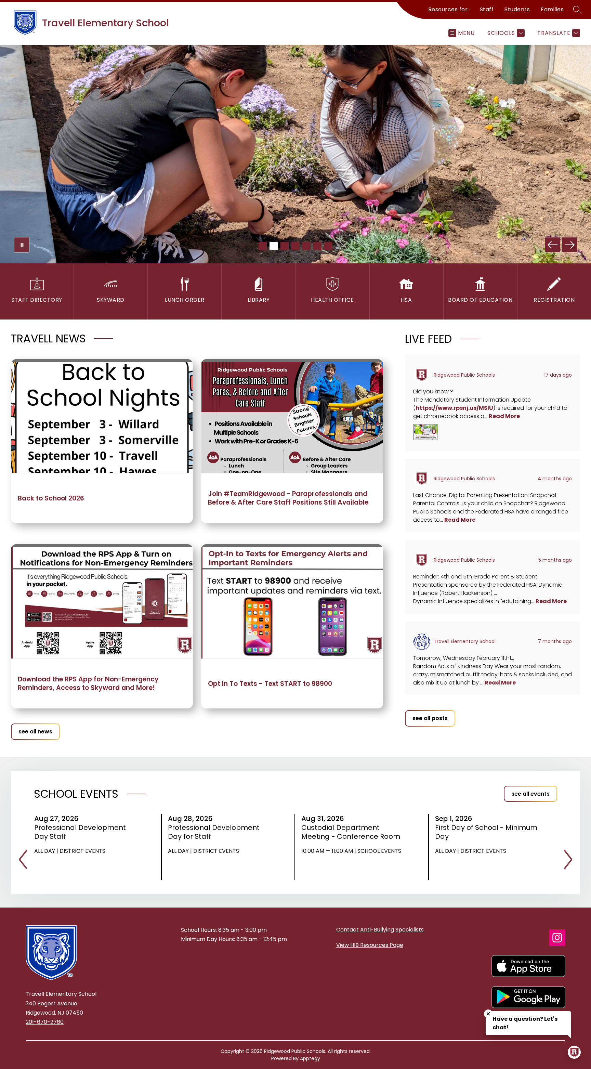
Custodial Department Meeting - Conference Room (352, 832)
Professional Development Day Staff (80, 832)
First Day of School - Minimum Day (486, 832)
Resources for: (448, 9)
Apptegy (310, 1058)
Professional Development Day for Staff (214, 832)
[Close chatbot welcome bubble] (488, 1013)
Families (552, 9)
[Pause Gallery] (21, 244)
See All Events (530, 794)
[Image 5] (306, 246)
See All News (35, 731)
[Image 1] (263, 246)
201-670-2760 (45, 1022)
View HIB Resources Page (369, 945)
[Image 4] (295, 246)
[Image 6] (317, 246)
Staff (487, 9)
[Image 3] (284, 246)
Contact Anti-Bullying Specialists (380, 930)
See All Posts (430, 718)
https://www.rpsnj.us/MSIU (454, 408)
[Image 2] (274, 246)
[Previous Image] (552, 244)
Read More (504, 416)
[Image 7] (328, 246)
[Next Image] (569, 244)
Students (517, 9)
